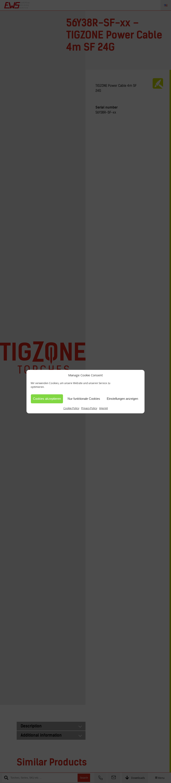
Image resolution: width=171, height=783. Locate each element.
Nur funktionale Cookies (84, 398)
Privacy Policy (89, 408)
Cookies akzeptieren (47, 398)
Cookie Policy (71, 408)
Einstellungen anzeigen (122, 398)
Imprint (103, 408)
